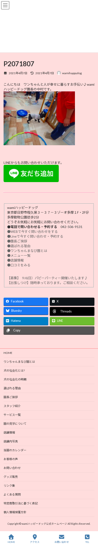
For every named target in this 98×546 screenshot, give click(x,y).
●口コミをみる (18, 265)
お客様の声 (11, 459)
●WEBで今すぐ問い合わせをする (32, 231)
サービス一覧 (12, 415)
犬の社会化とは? (14, 370)
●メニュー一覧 (18, 255)
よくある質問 (12, 494)
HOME (8, 353)
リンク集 (9, 485)
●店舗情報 (15, 260)
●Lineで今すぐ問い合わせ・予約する (35, 236)
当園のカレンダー (15, 450)
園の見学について (15, 423)
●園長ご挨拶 (17, 241)
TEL (87, 541)
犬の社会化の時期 (15, 379)
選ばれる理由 (12, 388)
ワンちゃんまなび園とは (19, 361)
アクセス (34, 541)
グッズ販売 (11, 477)
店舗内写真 (11, 441)
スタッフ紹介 (12, 406)
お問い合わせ (12, 468)
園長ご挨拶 (11, 397)
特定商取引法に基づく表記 (21, 503)
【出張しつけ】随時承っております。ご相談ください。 (49, 283)
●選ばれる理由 (18, 246)
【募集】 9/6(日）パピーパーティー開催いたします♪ (47, 278)
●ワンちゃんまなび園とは (27, 251)
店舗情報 (9, 432)
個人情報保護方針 (15, 512)
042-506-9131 (71, 227)
